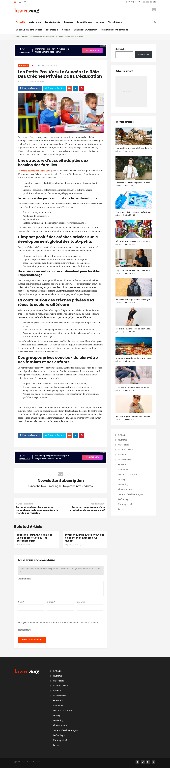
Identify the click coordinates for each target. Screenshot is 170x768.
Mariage (99, 22)
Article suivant (97, 504)
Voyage (66, 30)
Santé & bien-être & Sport (29, 30)
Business (68, 22)
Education (123, 464)
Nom (21, 602)
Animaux (122, 440)
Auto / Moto (35, 22)
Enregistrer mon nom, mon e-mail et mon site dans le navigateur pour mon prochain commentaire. (58, 626)
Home (16, 37)
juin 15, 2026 (72, 545)
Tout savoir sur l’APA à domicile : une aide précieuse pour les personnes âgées (35, 537)
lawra (22, 82)
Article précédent (25, 504)
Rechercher (121, 49)
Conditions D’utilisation (85, 30)
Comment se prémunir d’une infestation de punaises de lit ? (87, 508)
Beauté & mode (52, 22)
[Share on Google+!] (69, 88)
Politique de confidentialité (114, 30)
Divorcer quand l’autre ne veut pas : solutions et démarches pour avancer (85, 537)
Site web (81, 602)
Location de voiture (127, 474)
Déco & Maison (84, 22)
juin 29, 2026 (24, 545)
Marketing (123, 484)
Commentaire (25, 579)
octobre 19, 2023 (37, 82)
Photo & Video (115, 22)
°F (25, 2)
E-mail (51, 602)
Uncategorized (125, 504)
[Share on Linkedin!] (75, 88)
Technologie (52, 30)
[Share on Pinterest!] (81, 88)
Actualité (20, 22)
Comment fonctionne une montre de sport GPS (136, 387)
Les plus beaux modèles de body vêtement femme (138, 329)
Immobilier (123, 469)
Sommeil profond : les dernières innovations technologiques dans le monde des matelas (37, 510)
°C (22, 2)
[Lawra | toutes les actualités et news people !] (26, 11)
